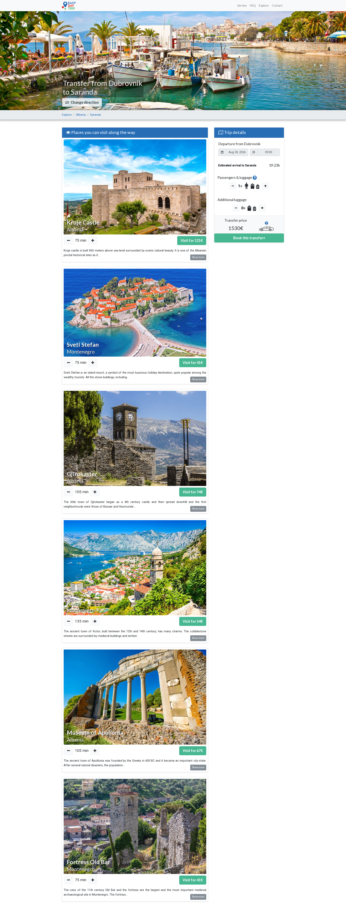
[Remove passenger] (232, 186)
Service (242, 5)
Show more (198, 257)
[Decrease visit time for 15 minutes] (68, 240)
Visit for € (192, 240)
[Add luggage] (262, 208)
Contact (277, 5)
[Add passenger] (265, 186)
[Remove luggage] (236, 208)
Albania (81, 115)
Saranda (95, 115)
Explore (264, 5)
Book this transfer (248, 238)
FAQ (253, 5)
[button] (82, 102)
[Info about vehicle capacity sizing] (266, 224)
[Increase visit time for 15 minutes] (93, 240)
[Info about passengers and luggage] (255, 177)
